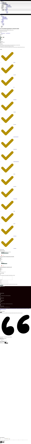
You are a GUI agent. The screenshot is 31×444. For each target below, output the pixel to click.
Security (14, 223)
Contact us (2, 6)
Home (2, 1)
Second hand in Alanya (8, 6)
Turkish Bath (14, 248)
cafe (13, 87)
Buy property (6, 4)
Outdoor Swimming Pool (16, 161)
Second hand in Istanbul (5, 4)
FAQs (7, 8)
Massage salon (15, 149)
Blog (2, 5)
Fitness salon (14, 99)
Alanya (2, 26)
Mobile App (2, 7)
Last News (6, 7)
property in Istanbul (8, 5)
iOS (6, 10)
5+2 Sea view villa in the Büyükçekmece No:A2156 (7, 256)
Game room (14, 124)
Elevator (14, 62)
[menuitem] (2, 8)
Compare (1, 312)
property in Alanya (4, 2)
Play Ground (14, 186)
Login (5, 342)
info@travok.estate (2, 300)
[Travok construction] (2, 0)
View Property (2, 252)
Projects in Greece (4, 3)
